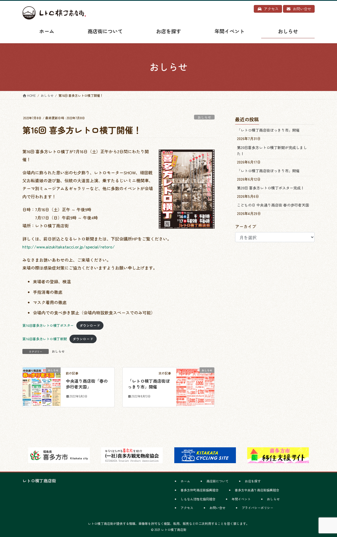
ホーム (185, 481)
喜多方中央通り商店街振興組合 (257, 490)
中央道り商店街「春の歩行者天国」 (87, 384)
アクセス (187, 507)
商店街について (217, 481)
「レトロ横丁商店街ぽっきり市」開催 (149, 384)
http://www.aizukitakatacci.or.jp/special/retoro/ (68, 246)
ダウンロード (90, 325)
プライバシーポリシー (257, 507)
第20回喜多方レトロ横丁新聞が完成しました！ (272, 150)
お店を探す (253, 481)
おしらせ (204, 117)
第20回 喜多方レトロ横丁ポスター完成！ (270, 187)
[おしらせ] (42, 386)
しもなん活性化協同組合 (198, 499)
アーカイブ (245, 226)
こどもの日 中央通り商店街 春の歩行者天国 (273, 205)
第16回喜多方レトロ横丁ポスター (48, 325)
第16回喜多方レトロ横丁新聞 (44, 338)
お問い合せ (217, 507)
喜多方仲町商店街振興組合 (200, 490)
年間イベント (241, 499)
